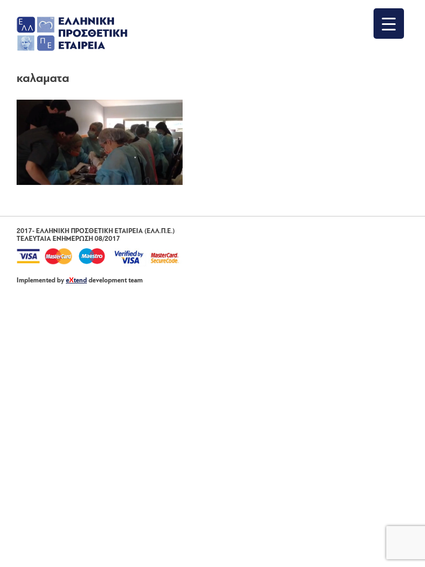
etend (76, 280)
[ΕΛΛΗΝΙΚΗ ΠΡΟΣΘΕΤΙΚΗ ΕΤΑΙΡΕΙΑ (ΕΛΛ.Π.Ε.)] (72, 48)
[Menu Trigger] (389, 23)
